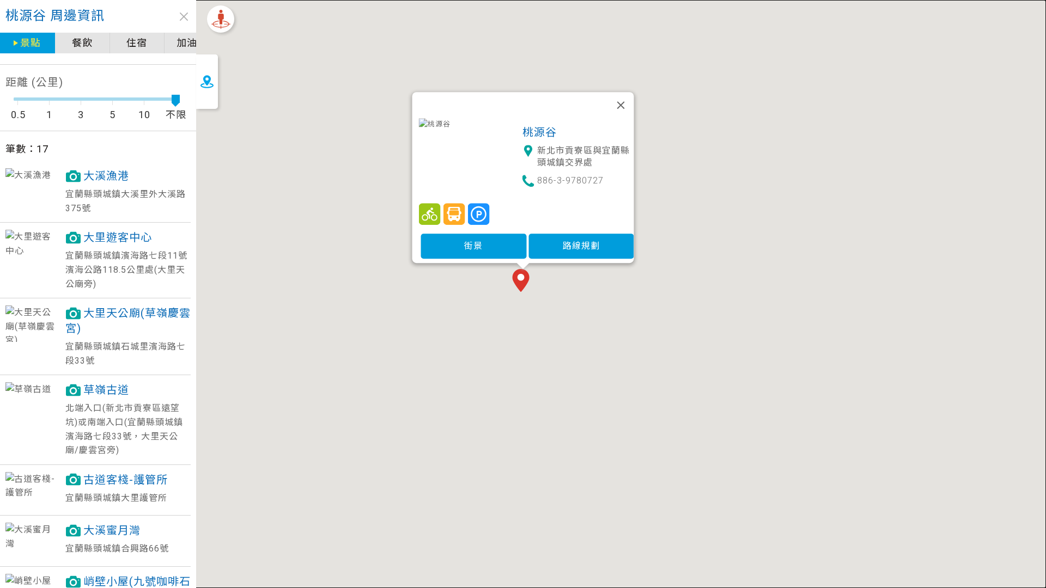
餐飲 (82, 42)
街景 (473, 246)
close (184, 17)
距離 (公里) (34, 82)
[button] (523, 281)
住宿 (136, 42)
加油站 (192, 42)
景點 (30, 42)
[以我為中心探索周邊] (220, 19)
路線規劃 (581, 246)
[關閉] (621, 105)
